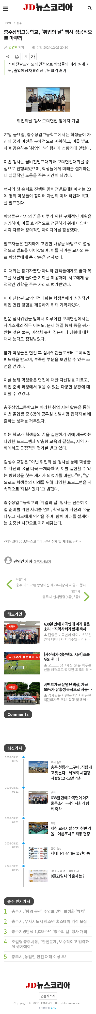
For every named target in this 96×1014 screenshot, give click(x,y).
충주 (19, 23)
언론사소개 (48, 996)
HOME (8, 23)
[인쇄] (16, 56)
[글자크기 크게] (33, 56)
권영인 (13, 47)
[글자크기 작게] (26, 56)
